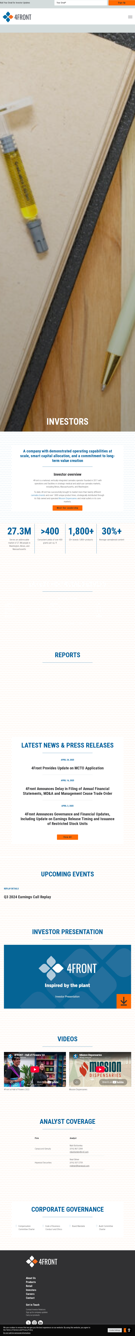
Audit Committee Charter (106, 1228)
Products (31, 1282)
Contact (30, 1297)
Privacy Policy (27, 1330)
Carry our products (33, 1315)
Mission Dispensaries (68, 498)
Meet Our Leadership (67, 508)
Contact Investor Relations (35, 1309)
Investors (31, 1290)
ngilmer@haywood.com (79, 1166)
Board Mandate (78, 1226)
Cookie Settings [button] (114, 1330)
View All (67, 837)
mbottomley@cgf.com (79, 1152)
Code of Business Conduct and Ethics (53, 1228)
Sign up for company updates (37, 1312)
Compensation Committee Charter (26, 1228)
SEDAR (72, 623)
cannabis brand (37, 495)
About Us (31, 1278)
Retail (29, 1286)
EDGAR (80, 623)
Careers (30, 1294)
